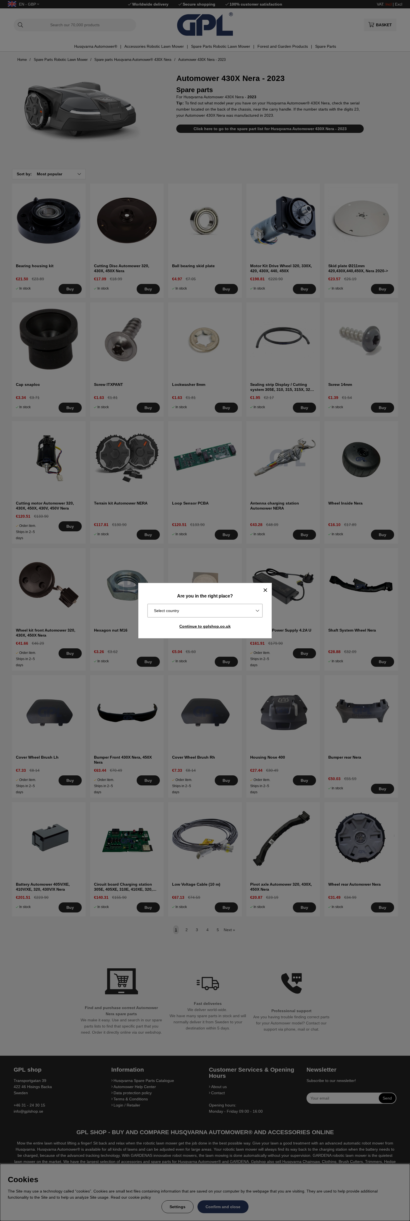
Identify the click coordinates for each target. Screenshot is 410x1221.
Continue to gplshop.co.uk (205, 626)
